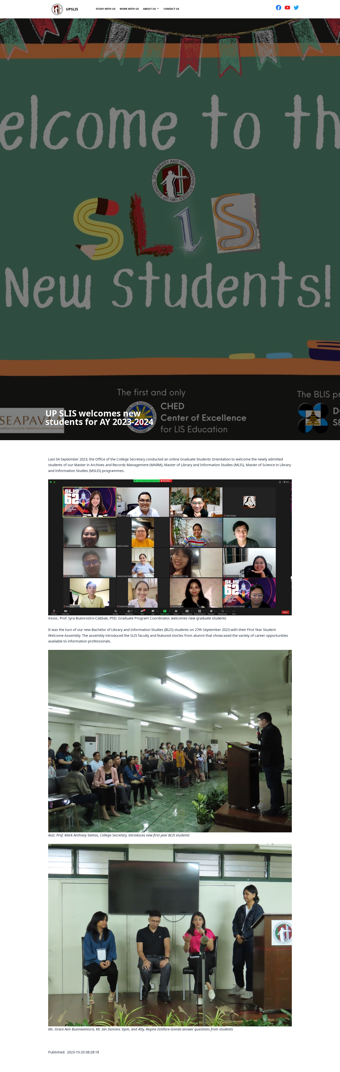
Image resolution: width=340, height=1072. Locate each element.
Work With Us (129, 8)
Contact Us (171, 8)
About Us (149, 8)
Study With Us (105, 8)
